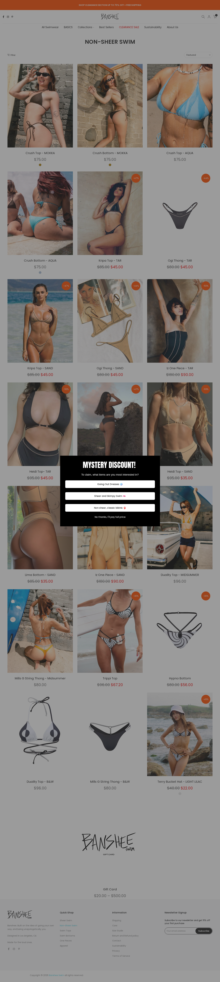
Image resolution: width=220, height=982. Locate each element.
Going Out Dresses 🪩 (110, 484)
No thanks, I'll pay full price (110, 517)
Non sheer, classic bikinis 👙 (110, 508)
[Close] (156, 459)
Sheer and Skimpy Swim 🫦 (110, 496)
